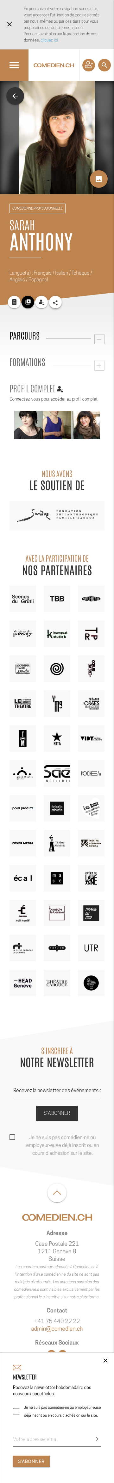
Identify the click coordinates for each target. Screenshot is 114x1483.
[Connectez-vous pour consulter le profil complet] (41, 302)
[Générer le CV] (14, 302)
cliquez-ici (49, 40)
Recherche (104, 65)
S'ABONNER (31, 1461)
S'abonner (57, 1113)
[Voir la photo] (28, 425)
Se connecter (88, 65)
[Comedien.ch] (53, 65)
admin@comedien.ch (57, 1329)
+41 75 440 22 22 (57, 1321)
